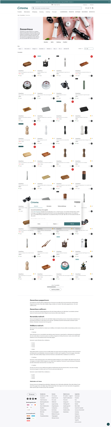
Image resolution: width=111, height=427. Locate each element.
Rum (76, 399)
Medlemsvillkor (66, 409)
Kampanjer (77, 11)
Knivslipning (65, 407)
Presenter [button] (71, 11)
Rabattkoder (66, 412)
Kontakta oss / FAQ (44, 395)
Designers (77, 414)
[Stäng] (109, 2)
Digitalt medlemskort (67, 397)
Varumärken (85, 11)
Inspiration (92, 11)
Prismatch (65, 399)
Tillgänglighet (55, 416)
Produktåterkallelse (44, 416)
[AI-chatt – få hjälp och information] (108, 424)
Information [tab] (49, 206)
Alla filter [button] (65, 48)
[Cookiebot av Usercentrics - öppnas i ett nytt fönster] (75, 202)
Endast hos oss (55, 397)
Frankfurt (65, 42)
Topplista (77, 420)
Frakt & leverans (43, 399)
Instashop (77, 412)
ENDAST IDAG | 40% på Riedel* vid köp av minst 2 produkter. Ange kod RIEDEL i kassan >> (54, 1)
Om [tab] (75, 206)
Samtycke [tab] (36, 206)
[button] (33, 8)
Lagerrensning (63, 11)
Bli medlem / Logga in (68, 395)
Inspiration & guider (79, 407)
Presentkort (42, 397)
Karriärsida (54, 409)
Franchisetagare (55, 412)
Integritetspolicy (55, 405)
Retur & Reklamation (44, 405)
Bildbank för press (55, 414)
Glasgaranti (65, 401)
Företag (41, 414)
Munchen (46, 42)
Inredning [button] (48, 11)
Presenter (77, 397)
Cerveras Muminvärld (79, 409)
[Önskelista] (90, 8)
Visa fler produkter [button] (56, 289)
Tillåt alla (72, 223)
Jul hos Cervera (78, 422)
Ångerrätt (42, 403)
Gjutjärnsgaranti (66, 405)
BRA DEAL (42, 412)
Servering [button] (41, 11)
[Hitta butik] (86, 8)
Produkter (20, 11)
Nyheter (76, 403)
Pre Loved (54, 11)
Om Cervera (54, 395)
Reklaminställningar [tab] (62, 206)
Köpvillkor (42, 407)
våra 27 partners (37, 211)
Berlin (52, 42)
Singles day (77, 416)
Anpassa (55, 223)
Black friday (77, 418)
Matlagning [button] (34, 11)
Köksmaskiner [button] (27, 11)
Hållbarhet (54, 401)
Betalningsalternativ (44, 401)
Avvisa (39, 223)
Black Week (77, 405)
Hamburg (59, 42)
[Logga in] (88, 8)
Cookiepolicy (54, 407)
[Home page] (23, 8)
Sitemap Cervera (55, 418)
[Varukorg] (92, 8)
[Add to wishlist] (32, 75)
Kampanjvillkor (43, 409)
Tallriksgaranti (66, 403)
